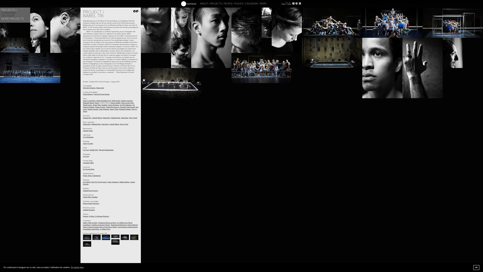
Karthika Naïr (94, 150)
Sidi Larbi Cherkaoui (89, 88)
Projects (216, 3)
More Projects (12, 19)
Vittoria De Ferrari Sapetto (101, 94)
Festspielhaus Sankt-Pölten (91, 229)
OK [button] (476, 267)
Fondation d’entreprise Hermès (100, 225)
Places (239, 3)
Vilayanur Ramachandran (106, 150)
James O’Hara (114, 109)
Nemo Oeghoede (104, 109)
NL (290, 2)
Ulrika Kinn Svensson (112, 107)
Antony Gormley (88, 143)
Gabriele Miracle (97, 118)
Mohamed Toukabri (125, 109)
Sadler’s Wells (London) (90, 223)
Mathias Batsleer (124, 182)
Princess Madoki (115, 103)
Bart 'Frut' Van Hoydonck (99, 182)
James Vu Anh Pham (89, 101)
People (228, 3)
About (204, 3)
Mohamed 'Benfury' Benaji (91, 103)
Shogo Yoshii (133, 118)
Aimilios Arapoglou (127, 101)
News (263, 3)
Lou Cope (86, 150)
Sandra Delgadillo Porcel (103, 101)
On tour (7, 16)
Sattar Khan (124, 118)
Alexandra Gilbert (88, 163)
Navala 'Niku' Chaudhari (100, 105)
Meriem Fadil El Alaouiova (91, 203)
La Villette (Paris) (105, 229)
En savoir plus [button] (77, 267)
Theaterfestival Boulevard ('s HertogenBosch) (124, 225)
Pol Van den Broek (88, 169)
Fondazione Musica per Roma (107, 223)
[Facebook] (293, 3)
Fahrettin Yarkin (88, 131)
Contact (289, 4)
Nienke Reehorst (88, 94)
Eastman (85, 216)
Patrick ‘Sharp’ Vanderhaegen (92, 176)
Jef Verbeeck (87, 182)
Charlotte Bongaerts (89, 210)
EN (286, 2)
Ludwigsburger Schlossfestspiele (128, 227)
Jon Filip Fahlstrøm (125, 105)
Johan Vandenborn (113, 182)
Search (283, 4)
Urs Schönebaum (88, 137)
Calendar (251, 3)
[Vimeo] (296, 3)
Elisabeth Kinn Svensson (90, 191)
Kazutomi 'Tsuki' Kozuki (127, 107)
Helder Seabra (116, 101)
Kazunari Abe (87, 118)
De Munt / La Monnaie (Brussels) (99, 216)
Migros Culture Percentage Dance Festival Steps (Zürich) (100, 227)
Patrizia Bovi (106, 118)
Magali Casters (87, 105)
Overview (8, 13)
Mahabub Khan (115, 118)
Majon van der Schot (127, 103)
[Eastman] (188, 3)
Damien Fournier (100, 107)
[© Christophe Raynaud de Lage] (87, 237)
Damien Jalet (100, 88)
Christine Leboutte (92, 109)
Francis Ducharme (113, 105)
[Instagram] (300, 3)
